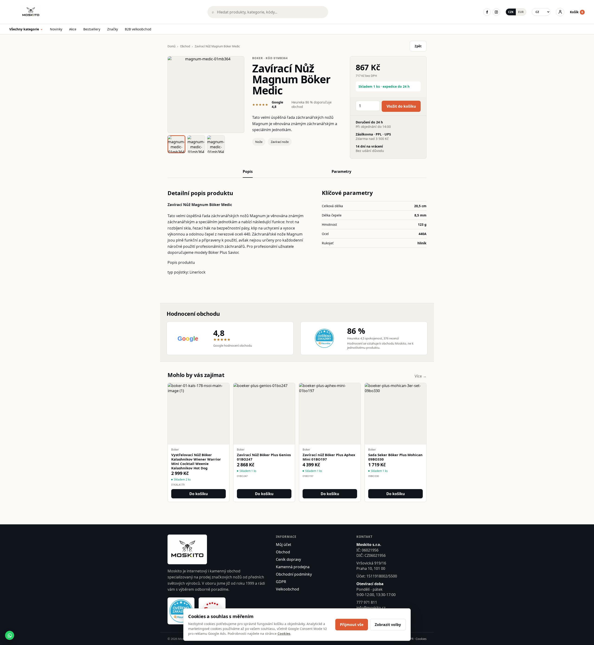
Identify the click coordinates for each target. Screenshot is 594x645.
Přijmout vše (351, 624)
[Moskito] (105, 12)
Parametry (341, 171)
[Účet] (560, 12)
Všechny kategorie (26, 29)
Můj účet (283, 544)
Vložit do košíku (401, 106)
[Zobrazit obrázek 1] (176, 144)
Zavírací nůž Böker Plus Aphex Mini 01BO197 (329, 457)
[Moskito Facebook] (487, 12)
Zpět (418, 46)
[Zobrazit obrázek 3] (216, 144)
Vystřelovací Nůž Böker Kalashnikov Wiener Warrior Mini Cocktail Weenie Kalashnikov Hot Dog (196, 461)
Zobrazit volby (388, 624)
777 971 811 (366, 602)
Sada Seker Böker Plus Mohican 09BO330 (395, 457)
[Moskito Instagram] (496, 12)
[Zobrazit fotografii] (206, 94)
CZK (510, 12)
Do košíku (198, 493)
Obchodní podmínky (294, 574)
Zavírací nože (280, 142)
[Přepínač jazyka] (541, 12)
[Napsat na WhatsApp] (9, 635)
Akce (72, 29)
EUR (521, 12)
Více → (420, 376)
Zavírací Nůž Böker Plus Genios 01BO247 (264, 457)
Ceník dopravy (288, 559)
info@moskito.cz (371, 607)
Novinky (56, 29)
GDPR (281, 581)
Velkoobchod (287, 589)
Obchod (185, 46)
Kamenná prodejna (293, 566)
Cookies (421, 639)
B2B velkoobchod (138, 29)
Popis (248, 171)
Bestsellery (91, 29)
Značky (112, 29)
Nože (258, 142)
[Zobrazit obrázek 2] (196, 144)
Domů (171, 46)
